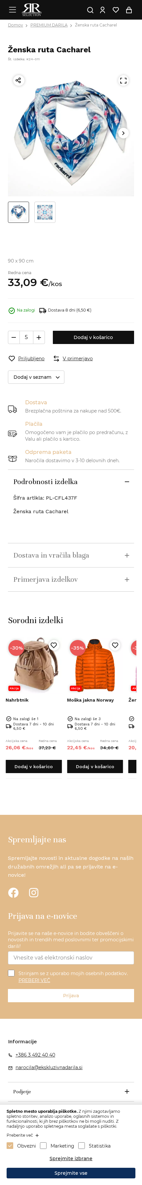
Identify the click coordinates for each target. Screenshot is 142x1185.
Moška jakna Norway (90, 700)
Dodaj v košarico (93, 337)
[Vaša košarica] (129, 10)
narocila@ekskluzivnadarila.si (49, 1067)
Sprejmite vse (71, 1173)
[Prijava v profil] (102, 10)
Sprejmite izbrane (71, 1158)
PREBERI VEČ (34, 980)
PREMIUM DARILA (49, 25)
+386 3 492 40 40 (35, 1055)
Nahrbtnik (17, 700)
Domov (15, 25)
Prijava (71, 996)
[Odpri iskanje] (90, 10)
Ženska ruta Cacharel (96, 25)
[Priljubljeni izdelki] (115, 10)
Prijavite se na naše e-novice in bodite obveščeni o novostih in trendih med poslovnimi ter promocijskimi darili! (71, 939)
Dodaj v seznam (33, 377)
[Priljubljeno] (54, 645)
